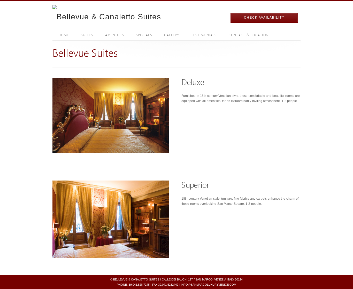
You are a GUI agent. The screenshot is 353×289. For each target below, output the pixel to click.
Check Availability (264, 17)
